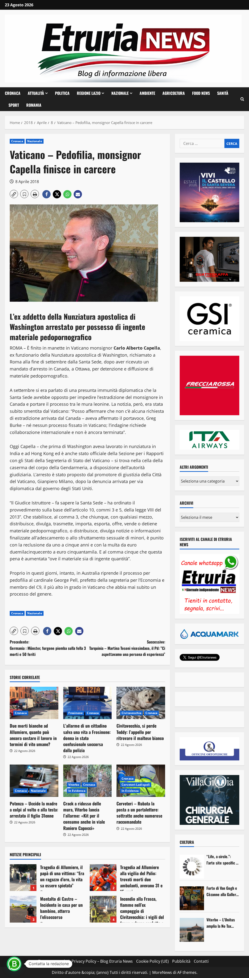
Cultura (187, 842)
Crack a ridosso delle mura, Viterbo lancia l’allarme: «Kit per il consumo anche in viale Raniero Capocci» (84, 815)
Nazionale (120, 93)
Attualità (36, 93)
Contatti (201, 961)
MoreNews (162, 972)
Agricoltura (173, 93)
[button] (242, 99)
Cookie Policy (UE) (152, 961)
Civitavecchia (131, 713)
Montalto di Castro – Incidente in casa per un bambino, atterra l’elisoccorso (23, 909)
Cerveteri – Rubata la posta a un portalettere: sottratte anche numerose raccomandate (139, 812)
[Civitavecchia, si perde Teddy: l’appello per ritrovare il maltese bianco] (140, 703)
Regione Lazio (88, 93)
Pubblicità (181, 961)
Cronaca (12, 93)
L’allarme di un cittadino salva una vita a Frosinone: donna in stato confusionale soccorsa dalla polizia (87, 737)
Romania (33, 105)
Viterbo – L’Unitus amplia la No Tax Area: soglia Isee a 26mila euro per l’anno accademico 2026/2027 (220, 923)
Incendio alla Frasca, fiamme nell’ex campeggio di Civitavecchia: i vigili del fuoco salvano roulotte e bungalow (103, 909)
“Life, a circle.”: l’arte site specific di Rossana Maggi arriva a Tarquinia (222, 860)
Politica (62, 93)
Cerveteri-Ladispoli (136, 785)
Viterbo (73, 785)
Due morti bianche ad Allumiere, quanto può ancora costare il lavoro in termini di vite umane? (33, 734)
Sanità (222, 93)
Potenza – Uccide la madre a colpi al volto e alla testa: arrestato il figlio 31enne (34, 809)
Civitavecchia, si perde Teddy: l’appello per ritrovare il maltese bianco (140, 731)
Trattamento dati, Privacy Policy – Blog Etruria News (85, 961)
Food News (201, 93)
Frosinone (75, 713)
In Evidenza (76, 791)
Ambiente (147, 93)
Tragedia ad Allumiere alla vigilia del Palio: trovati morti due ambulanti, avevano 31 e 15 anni (103, 877)
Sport (14, 105)
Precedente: (48, 648)
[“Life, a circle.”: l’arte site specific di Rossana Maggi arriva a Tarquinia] (192, 867)
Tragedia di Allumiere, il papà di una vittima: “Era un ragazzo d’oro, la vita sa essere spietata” (23, 877)
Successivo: (127, 648)
